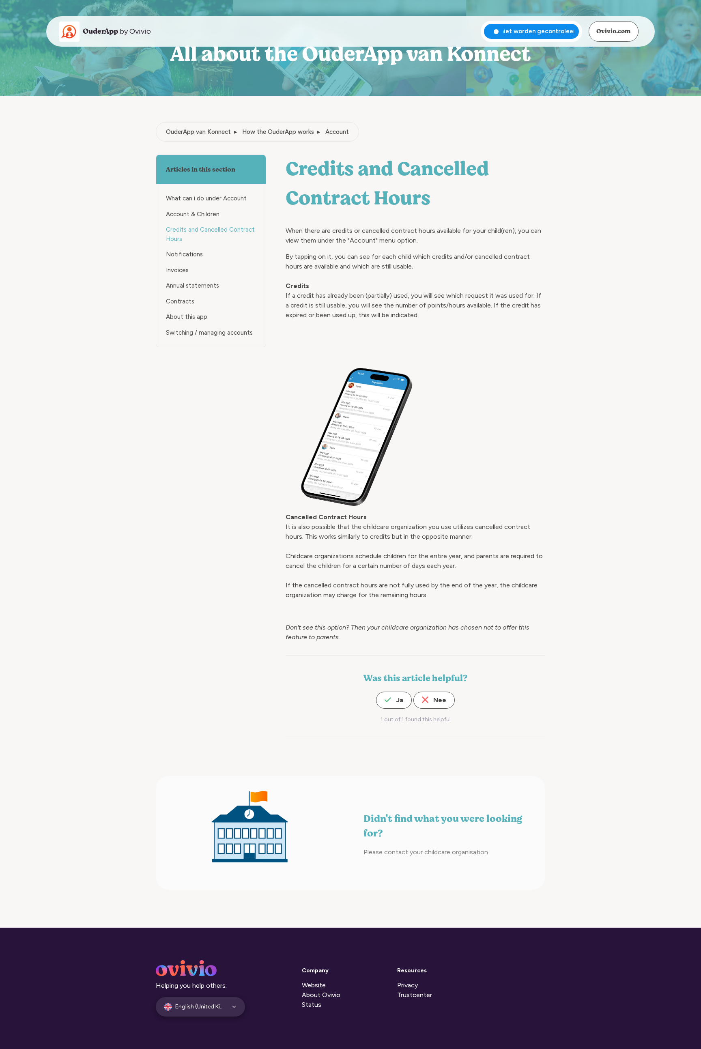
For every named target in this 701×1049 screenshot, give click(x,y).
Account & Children (192, 214)
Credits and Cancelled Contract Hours (210, 234)
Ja (398, 700)
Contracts (180, 301)
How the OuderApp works (278, 131)
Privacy (407, 985)
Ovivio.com (613, 31)
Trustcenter (414, 995)
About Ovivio (321, 995)
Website (314, 985)
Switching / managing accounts (209, 332)
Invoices (177, 270)
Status (311, 1004)
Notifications (184, 254)
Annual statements (192, 285)
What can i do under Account (206, 198)
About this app (186, 316)
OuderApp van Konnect (198, 131)
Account (337, 131)
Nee (439, 700)
